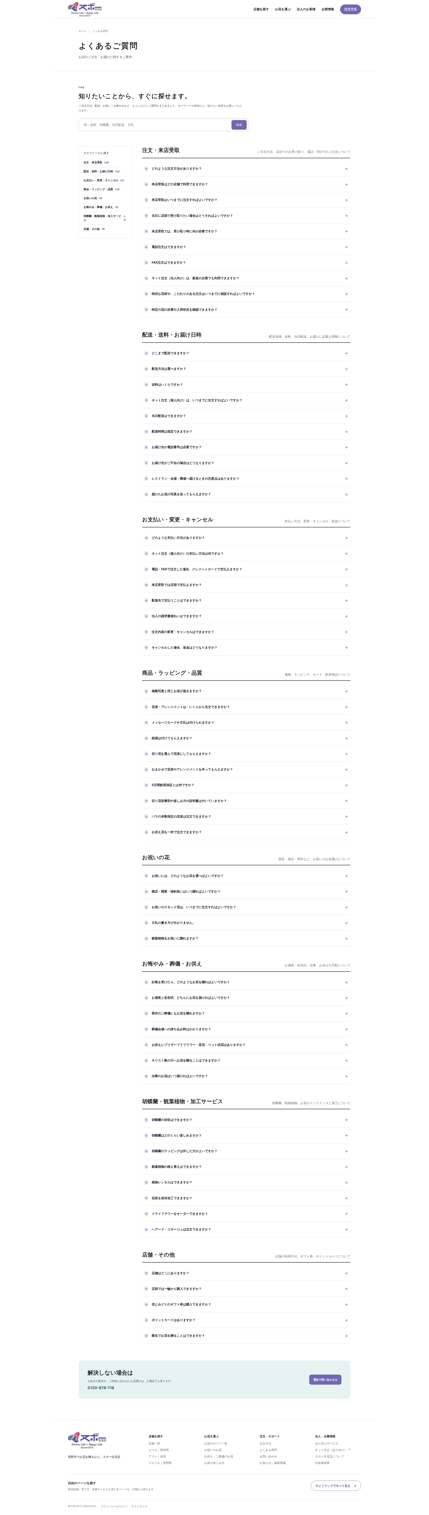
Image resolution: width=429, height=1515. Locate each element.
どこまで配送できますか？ (247, 353)
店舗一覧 (154, 1443)
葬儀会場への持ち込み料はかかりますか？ (247, 1029)
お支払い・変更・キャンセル (104, 180)
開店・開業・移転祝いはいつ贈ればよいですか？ (247, 891)
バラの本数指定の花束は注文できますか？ (247, 816)
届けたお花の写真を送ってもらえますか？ (247, 494)
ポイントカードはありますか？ (247, 1320)
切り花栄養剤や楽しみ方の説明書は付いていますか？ (247, 800)
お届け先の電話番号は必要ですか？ (247, 447)
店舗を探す (261, 9)
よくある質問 (268, 1450)
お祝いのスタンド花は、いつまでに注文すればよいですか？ (247, 907)
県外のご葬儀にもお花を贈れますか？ (247, 1013)
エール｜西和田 (159, 1450)
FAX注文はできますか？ (247, 262)
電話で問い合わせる (325, 1379)
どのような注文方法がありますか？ (247, 168)
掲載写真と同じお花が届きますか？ (247, 691)
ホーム (82, 31)
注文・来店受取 (96, 162)
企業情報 (328, 9)
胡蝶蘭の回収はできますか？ (247, 1119)
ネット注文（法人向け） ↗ (333, 1450)
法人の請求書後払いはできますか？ (247, 616)
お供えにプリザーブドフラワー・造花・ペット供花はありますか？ (247, 1044)
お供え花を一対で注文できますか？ (247, 832)
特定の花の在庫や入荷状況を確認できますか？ (247, 309)
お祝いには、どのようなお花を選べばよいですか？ (247, 875)
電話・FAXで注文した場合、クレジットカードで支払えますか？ (247, 569)
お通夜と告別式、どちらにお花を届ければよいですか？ (247, 998)
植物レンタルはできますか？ (247, 1182)
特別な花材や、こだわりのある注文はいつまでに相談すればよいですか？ (247, 294)
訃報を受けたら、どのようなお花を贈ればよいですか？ (247, 982)
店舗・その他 (94, 229)
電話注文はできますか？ (247, 247)
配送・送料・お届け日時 (102, 171)
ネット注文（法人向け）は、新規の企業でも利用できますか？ (247, 278)
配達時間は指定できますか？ (247, 431)
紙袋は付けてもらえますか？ (247, 738)
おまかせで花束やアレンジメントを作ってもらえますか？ (247, 769)
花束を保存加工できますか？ (247, 1198)
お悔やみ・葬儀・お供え (101, 207)
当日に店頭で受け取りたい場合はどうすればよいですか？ (247, 215)
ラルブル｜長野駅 (160, 1463)
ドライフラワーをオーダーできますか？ (247, 1213)
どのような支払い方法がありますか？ (247, 538)
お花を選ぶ (283, 9)
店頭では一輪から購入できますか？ (247, 1288)
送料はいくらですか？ (247, 384)
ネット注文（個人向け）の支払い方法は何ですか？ (247, 553)
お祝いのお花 (213, 1450)
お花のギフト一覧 (215, 1443)
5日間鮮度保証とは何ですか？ (247, 785)
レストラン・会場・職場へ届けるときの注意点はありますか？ (247, 478)
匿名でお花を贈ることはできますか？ (247, 1335)
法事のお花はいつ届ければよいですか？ (247, 1076)
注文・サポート (270, 1436)
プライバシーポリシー (114, 1506)
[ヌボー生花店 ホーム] (85, 9)
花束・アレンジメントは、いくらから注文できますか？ (247, 707)
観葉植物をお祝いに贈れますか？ (247, 938)
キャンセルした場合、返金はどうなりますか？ (247, 647)
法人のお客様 (306, 9)
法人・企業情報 (325, 1436)
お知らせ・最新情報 (273, 1463)
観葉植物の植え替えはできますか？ (247, 1167)
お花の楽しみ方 (214, 1463)
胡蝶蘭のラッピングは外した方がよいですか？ (247, 1151)
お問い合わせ (268, 1456)
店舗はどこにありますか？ (247, 1273)
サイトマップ (139, 1506)
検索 (239, 125)
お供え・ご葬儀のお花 (218, 1456)
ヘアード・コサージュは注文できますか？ (247, 1229)
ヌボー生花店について (329, 1456)
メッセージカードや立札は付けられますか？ (247, 722)
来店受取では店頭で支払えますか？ (247, 585)
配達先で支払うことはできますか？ (247, 600)
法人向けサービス (326, 1443)
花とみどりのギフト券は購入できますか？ (247, 1304)
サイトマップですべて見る (335, 1486)
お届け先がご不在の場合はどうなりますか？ (247, 463)
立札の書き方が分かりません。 (247, 923)
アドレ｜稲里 (157, 1456)
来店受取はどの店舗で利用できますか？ (247, 184)
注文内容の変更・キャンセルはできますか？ (247, 632)
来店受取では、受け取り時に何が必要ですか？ (247, 231)
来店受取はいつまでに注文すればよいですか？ (247, 200)
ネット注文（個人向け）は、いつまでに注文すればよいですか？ (247, 400)
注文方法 (350, 9)
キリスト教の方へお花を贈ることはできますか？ (247, 1060)
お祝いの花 (93, 198)
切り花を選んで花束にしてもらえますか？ (247, 754)
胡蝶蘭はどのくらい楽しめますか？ (247, 1135)
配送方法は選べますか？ (247, 369)
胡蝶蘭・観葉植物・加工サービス (105, 218)
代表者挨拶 (322, 1463)
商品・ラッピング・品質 (102, 189)
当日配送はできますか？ (247, 416)
